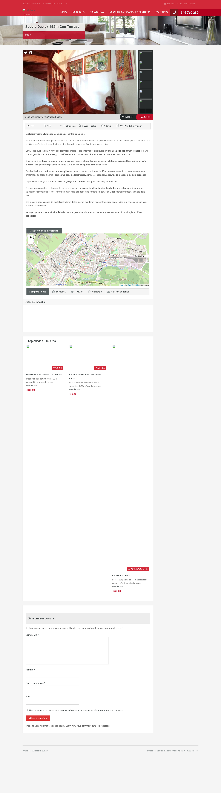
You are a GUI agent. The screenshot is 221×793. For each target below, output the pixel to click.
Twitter (79, 292)
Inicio (28, 34)
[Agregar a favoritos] (25, 54)
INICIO (63, 12)
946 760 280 (189, 12)
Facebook (61, 292)
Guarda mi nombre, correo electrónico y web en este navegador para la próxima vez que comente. (76, 710)
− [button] (31, 242)
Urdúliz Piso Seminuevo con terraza (44, 374)
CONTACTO (161, 12)
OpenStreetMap (134, 285)
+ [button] (31, 237)
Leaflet (122, 285)
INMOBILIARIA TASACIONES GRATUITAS (129, 12)
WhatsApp (97, 292)
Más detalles (32, 385)
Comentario (32, 635)
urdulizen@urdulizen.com (55, 3)
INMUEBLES (78, 12)
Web (28, 696)
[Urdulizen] (29, 12)
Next (135, 82)
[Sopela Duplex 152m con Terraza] (88, 255)
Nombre (30, 670)
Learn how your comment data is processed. (88, 725)
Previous (25, 82)
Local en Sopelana (121, 575)
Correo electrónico (120, 292)
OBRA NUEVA (97, 12)
